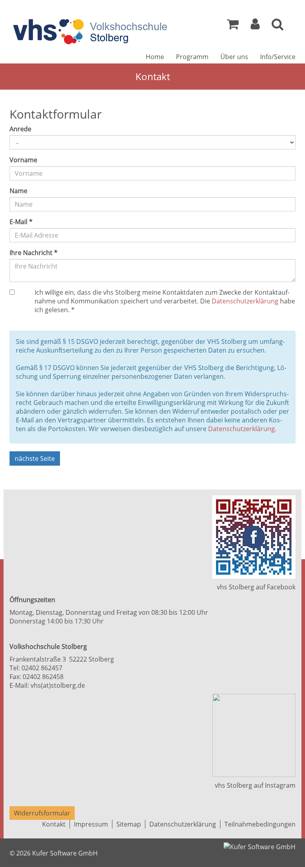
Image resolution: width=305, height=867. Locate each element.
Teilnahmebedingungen (259, 824)
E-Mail (21, 221)
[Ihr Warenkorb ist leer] (233, 26)
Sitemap (128, 824)
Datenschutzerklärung (245, 301)
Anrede (20, 129)
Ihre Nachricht (34, 252)
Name (18, 190)
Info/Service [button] (277, 56)
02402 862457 (41, 668)
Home (155, 56)
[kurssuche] (278, 26)
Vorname (23, 159)
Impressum (91, 824)
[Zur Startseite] (90, 31)
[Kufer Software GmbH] (259, 844)
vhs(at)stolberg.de (58, 685)
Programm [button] (192, 56)
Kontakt (54, 824)
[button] (255, 26)
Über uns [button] (234, 56)
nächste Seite (35, 458)
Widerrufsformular (42, 813)
